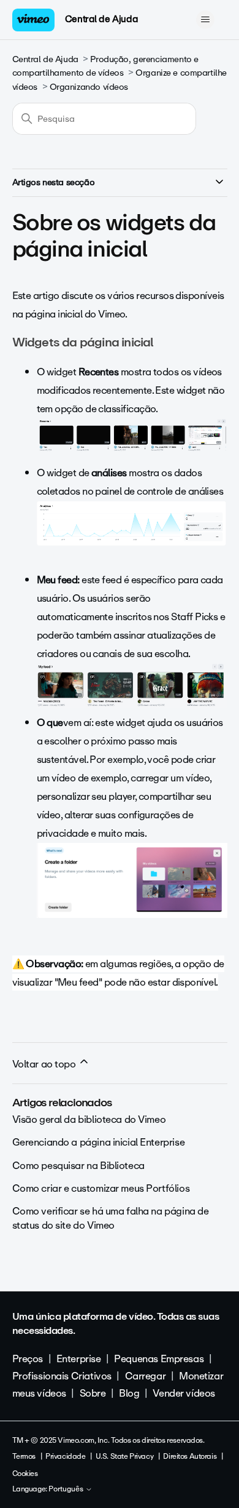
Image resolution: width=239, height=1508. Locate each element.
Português (66, 1489)
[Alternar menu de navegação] (205, 20)
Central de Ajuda (101, 19)
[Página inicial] (33, 20)
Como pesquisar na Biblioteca (78, 1165)
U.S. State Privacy (124, 1456)
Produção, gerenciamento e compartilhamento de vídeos (105, 66)
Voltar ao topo (45, 1064)
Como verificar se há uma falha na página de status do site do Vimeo (110, 1218)
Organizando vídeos (89, 87)
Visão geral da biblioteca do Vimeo (89, 1119)
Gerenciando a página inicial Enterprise (98, 1142)
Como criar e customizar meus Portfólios (101, 1188)
